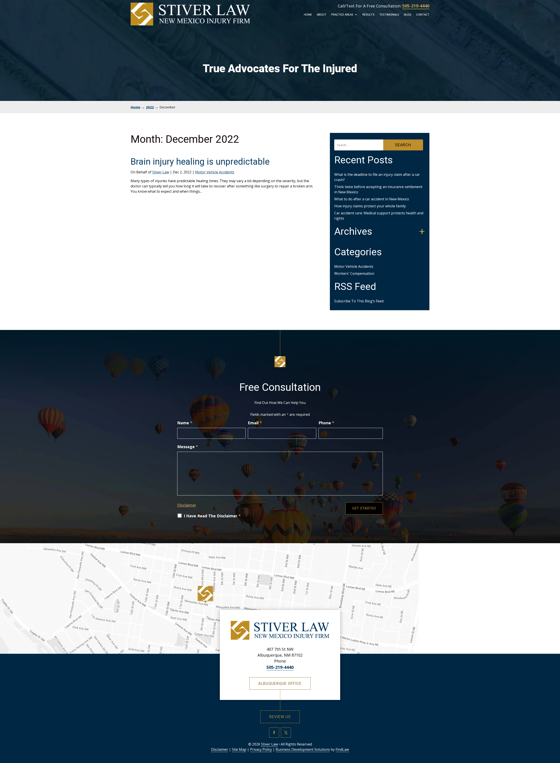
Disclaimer (186, 505)
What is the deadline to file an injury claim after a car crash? (377, 177)
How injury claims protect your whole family (370, 206)
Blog (407, 14)
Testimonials (389, 14)
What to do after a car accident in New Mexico (371, 199)
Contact (422, 14)
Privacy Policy (261, 749)
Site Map (239, 749)
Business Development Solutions (303, 749)
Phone (326, 422)
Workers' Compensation (354, 273)
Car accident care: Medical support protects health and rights (378, 216)
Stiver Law (160, 172)
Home (308, 14)
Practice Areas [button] (342, 14)
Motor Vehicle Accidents (214, 172)
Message (187, 446)
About (321, 14)
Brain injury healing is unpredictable (200, 162)
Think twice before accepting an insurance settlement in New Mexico (378, 189)
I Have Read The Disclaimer (212, 516)
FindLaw (342, 749)
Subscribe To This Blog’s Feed (358, 301)
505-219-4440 (415, 6)
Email (255, 422)
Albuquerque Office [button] (280, 683)
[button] (555, 731)
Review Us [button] (280, 716)
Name (184, 422)
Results (368, 14)
